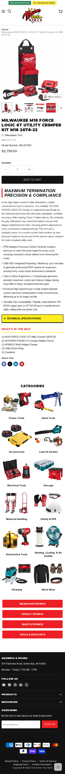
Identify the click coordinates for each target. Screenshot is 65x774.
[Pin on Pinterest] (21, 364)
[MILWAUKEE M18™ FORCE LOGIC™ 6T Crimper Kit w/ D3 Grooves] (7, 108)
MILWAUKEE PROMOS (33, 603)
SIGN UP (49, 724)
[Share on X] (10, 364)
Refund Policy (12, 761)
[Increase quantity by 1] (29, 169)
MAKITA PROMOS (32, 624)
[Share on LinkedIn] (15, 364)
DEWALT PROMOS (32, 614)
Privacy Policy (29, 761)
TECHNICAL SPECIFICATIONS (24, 318)
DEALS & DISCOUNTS (32, 634)
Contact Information (42, 764)
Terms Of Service (47, 761)
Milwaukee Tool (13, 135)
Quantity (6, 163)
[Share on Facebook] (4, 364)
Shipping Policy (20, 764)
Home (5, 29)
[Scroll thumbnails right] (60, 108)
